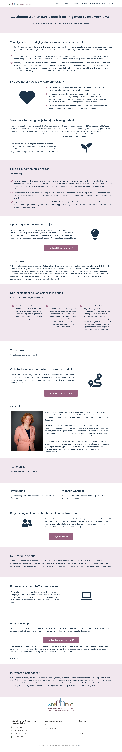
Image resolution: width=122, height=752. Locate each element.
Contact (110, 3)
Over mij (65, 3)
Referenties (75, 3)
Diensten (85, 3)
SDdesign (80, 745)
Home (58, 3)
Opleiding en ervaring (97, 3)
